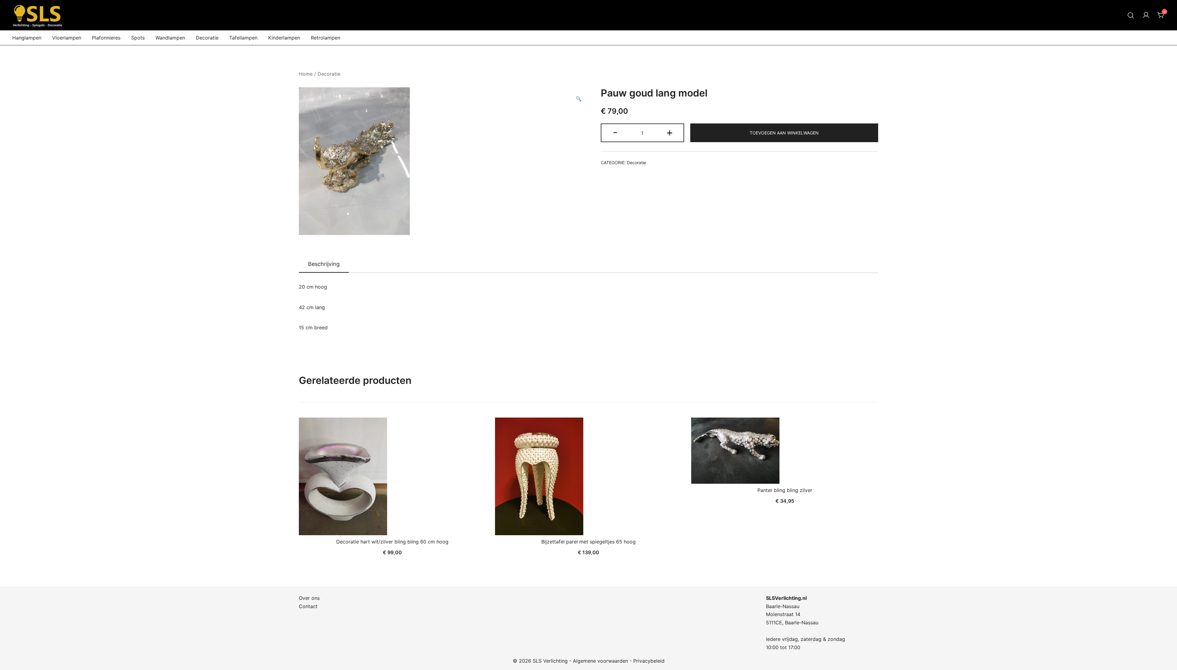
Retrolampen (325, 38)
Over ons (309, 598)
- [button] (615, 132)
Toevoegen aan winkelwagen (784, 132)
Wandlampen (170, 38)
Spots (138, 38)
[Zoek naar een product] (1131, 15)
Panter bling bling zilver (784, 490)
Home (306, 74)
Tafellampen (243, 38)
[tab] (324, 264)
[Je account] (1146, 15)
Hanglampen (26, 38)
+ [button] (669, 132)
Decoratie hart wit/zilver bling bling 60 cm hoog (392, 542)
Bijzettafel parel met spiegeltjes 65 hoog (588, 542)
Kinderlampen (284, 38)
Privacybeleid (649, 661)
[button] (579, 99)
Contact (308, 606)
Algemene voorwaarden (600, 661)
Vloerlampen (66, 38)
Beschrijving (324, 264)
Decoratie (207, 38)
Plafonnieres (106, 38)
